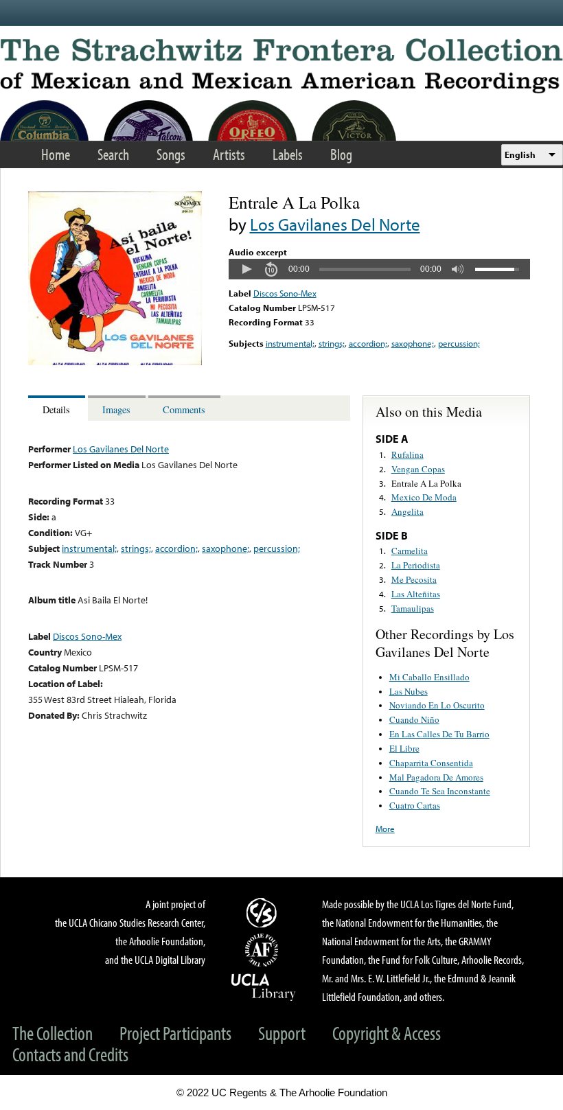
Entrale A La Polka (426, 483)
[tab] (58, 408)
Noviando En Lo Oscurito (437, 705)
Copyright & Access (386, 1033)
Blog (341, 154)
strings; (332, 343)
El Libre (404, 748)
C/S (263, 912)
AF (263, 950)
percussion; (459, 343)
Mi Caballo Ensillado (429, 677)
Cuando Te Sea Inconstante (439, 791)
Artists (229, 154)
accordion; (368, 343)
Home (55, 154)
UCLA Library (263, 986)
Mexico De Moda (424, 497)
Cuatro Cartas (414, 805)
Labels (288, 154)
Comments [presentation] (184, 409)
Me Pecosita (414, 579)
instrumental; (290, 343)
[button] (246, 269)
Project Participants (175, 1033)
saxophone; (412, 343)
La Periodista (415, 565)
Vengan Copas (418, 469)
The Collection (52, 1033)
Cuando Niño (414, 719)
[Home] (281, 65)
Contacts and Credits (70, 1054)
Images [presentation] (116, 409)
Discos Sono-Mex (285, 293)
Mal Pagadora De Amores (436, 777)
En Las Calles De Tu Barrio (439, 734)
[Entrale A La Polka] (115, 361)
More (385, 828)
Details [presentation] (56, 409)
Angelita (407, 511)
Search (113, 154)
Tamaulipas (412, 608)
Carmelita (409, 550)
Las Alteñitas (415, 594)
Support (282, 1033)
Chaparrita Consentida (431, 762)
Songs (171, 154)
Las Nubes (408, 691)
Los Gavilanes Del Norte (335, 224)
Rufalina (407, 454)
